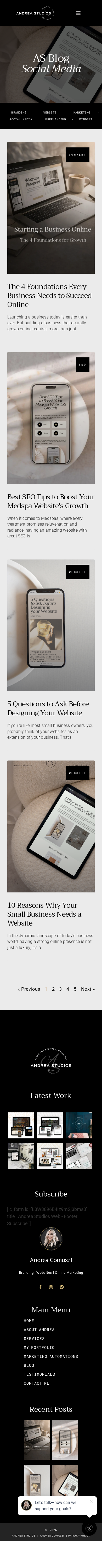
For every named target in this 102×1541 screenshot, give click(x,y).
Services (34, 1338)
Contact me (36, 1383)
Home (29, 1320)
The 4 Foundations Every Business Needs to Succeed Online (49, 296)
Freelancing (55, 119)
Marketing (81, 112)
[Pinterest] (62, 1287)
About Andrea (39, 1329)
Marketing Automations (51, 1356)
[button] (78, 13)
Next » (88, 989)
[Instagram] (51, 1287)
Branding (18, 112)
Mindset (85, 119)
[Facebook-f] (40, 1287)
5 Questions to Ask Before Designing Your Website (48, 708)
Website (49, 112)
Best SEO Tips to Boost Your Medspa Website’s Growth (50, 501)
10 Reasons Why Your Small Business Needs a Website (44, 914)
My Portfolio (39, 1347)
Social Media (20, 119)
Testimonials (39, 1374)
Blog (29, 1365)
